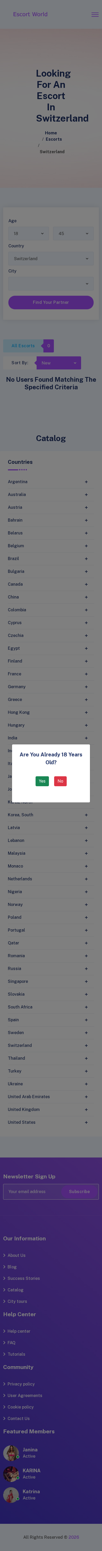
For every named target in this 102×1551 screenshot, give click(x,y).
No (60, 781)
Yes (42, 781)
